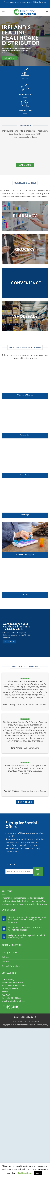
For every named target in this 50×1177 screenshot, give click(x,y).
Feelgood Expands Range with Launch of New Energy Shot (26, 936)
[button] (45, 2)
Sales (13, 1021)
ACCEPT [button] (38, 1173)
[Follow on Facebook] (4, 1007)
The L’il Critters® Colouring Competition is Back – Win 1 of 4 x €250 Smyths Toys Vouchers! (27, 919)
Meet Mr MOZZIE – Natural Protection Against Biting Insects (25, 928)
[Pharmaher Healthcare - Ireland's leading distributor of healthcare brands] (25, 12)
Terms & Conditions (11, 966)
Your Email (11, 864)
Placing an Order (9, 952)
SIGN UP (38, 871)
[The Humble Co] (14, 150)
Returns (5, 961)
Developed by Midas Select (25, 1017)
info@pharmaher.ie (16, 1001)
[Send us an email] (13, 1007)
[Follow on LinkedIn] (17, 1007)
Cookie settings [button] (24, 1173)
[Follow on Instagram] (8, 1007)
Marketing (21, 1021)
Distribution (33, 1021)
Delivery (5, 957)
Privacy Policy (42, 1025)
